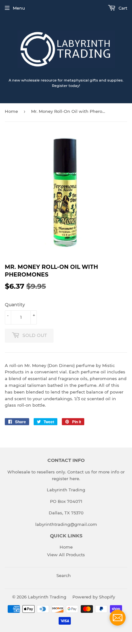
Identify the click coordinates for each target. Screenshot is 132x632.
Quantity (15, 305)
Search (63, 575)
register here (65, 478)
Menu (19, 8)
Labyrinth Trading (47, 596)
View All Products (66, 554)
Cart (122, 8)
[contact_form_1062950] (118, 618)
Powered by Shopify (93, 596)
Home (11, 111)
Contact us (78, 471)
